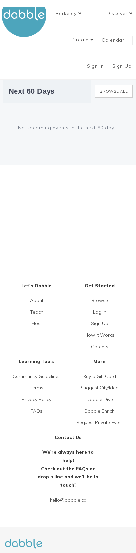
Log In (99, 312)
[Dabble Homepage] (26, 22)
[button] (69, 13)
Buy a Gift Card (99, 376)
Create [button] (81, 40)
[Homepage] (23, 540)
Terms (36, 388)
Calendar (113, 40)
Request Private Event (99, 422)
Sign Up (122, 66)
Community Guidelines (37, 376)
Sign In (96, 66)
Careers (99, 347)
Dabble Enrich (100, 411)
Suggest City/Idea (100, 388)
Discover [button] (118, 13)
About (36, 300)
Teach (36, 312)
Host (37, 323)
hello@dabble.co (68, 500)
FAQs (36, 411)
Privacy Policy (36, 399)
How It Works (99, 335)
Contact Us (68, 437)
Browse (99, 300)
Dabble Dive (99, 399)
